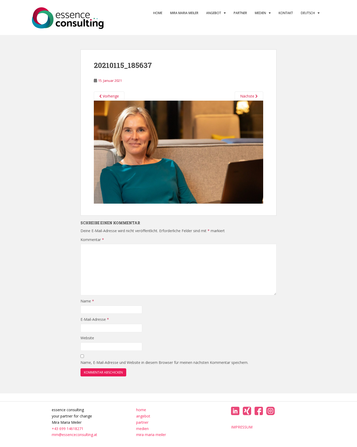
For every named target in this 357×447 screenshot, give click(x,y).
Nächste (247, 96)
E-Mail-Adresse (94, 319)
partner (240, 13)
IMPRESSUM (241, 427)
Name (87, 301)
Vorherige (110, 96)
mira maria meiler (184, 13)
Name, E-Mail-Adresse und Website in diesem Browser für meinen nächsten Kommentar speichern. (164, 362)
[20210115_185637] (178, 151)
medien (260, 13)
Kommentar (92, 239)
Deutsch (308, 13)
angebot (213, 13)
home (157, 13)
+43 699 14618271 (67, 428)
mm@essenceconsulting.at (74, 434)
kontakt (286, 13)
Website (87, 337)
